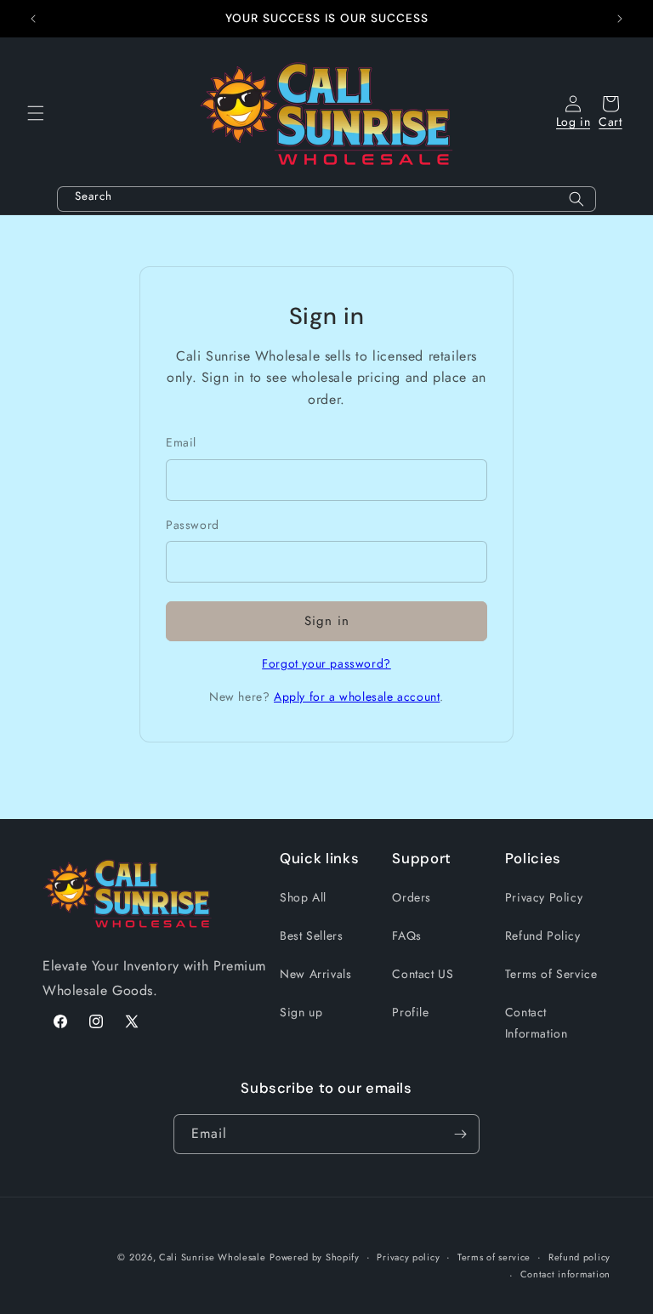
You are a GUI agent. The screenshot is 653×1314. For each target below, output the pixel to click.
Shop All (303, 897)
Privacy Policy (543, 897)
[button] (35, 113)
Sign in (326, 620)
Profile (410, 1012)
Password (192, 524)
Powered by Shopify (315, 1257)
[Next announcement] (620, 18)
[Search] (576, 199)
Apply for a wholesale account (357, 696)
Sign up (301, 1012)
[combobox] (326, 199)
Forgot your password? (326, 663)
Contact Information (536, 1023)
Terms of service (494, 1257)
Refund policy (579, 1257)
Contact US (422, 973)
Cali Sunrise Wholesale (212, 1257)
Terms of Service (551, 973)
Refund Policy (543, 935)
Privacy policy (408, 1257)
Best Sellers (311, 935)
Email (181, 442)
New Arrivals (315, 973)
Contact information (565, 1274)
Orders (411, 897)
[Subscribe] (460, 1134)
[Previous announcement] (33, 18)
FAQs (406, 935)
